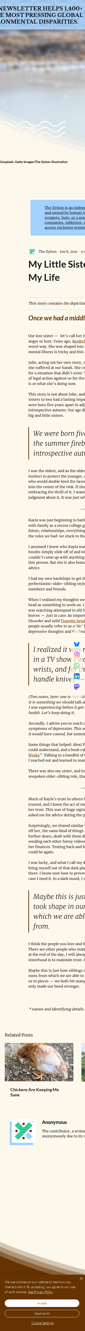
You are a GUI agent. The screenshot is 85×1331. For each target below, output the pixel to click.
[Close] (78, 1281)
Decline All (42, 1313)
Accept (42, 1303)
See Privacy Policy (40, 1292)
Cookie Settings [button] (42, 1323)
